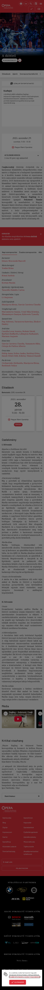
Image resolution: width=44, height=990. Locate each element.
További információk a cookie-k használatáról (24, 977)
